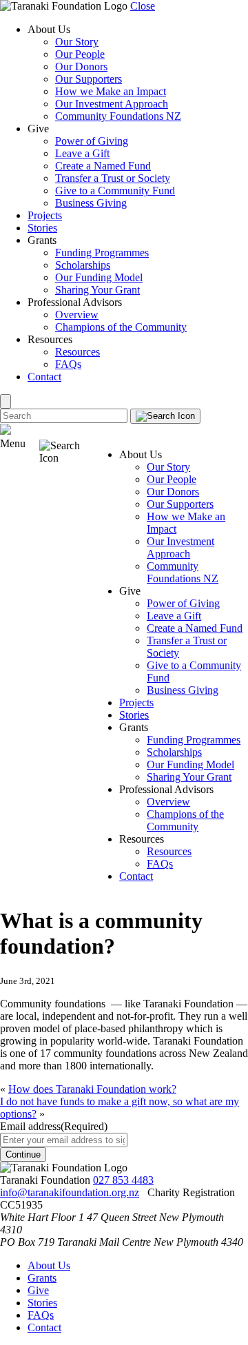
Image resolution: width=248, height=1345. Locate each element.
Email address (53, 1126)
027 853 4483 (123, 1180)
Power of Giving (91, 141)
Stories (42, 228)
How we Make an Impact (110, 91)
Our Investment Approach (111, 104)
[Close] (5, 401)
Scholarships (82, 265)
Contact (44, 376)
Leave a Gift (82, 153)
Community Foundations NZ (118, 116)
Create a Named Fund (103, 166)
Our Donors (81, 66)
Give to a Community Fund (115, 190)
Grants (42, 1278)
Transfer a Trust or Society (112, 178)
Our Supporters (88, 79)
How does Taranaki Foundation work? (92, 1089)
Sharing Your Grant (97, 290)
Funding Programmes (102, 252)
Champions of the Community (121, 327)
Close (142, 6)
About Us (49, 1265)
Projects (45, 215)
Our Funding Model (99, 277)
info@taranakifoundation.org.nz (69, 1192)
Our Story (77, 42)
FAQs (68, 364)
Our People (80, 54)
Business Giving (91, 203)
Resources (77, 352)
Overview (77, 314)
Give (38, 1290)
